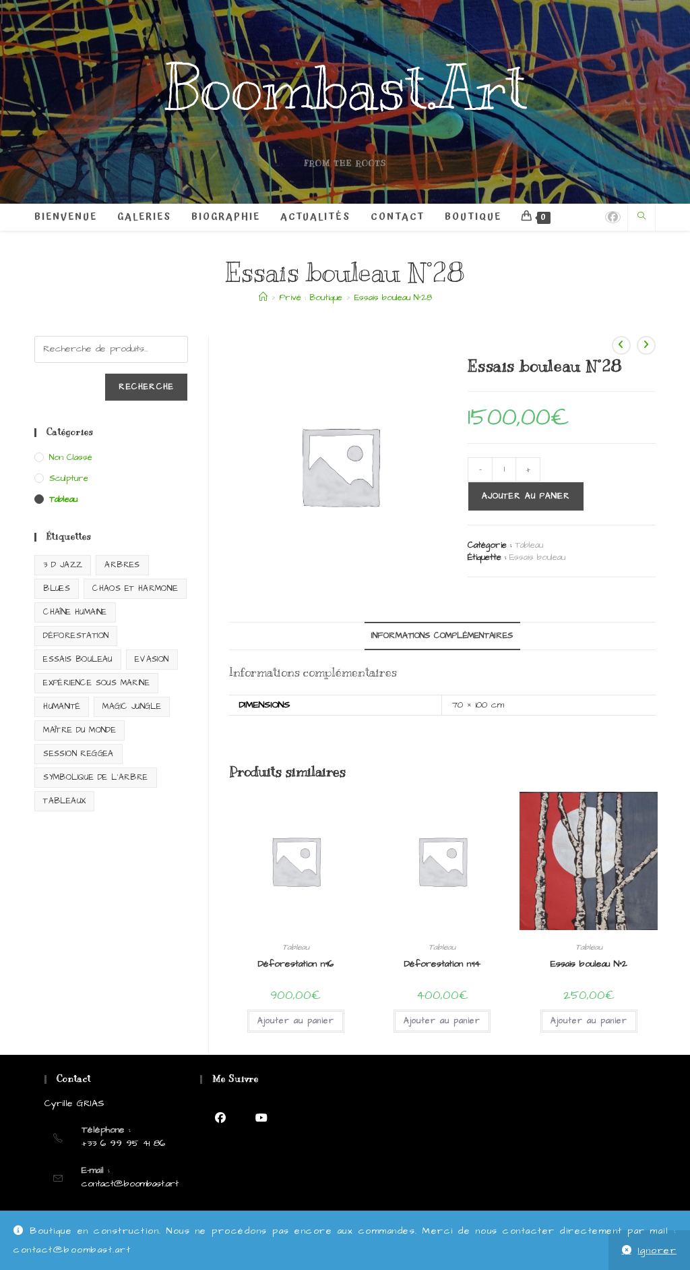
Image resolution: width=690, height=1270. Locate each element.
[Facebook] (220, 1117)
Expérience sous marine (96, 683)
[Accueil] (263, 297)
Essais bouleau (537, 557)
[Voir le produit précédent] (621, 345)
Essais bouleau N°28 (393, 297)
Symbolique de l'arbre (95, 777)
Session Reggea (78, 753)
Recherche (146, 387)
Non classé (70, 457)
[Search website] (641, 217)
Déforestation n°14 (442, 964)
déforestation (75, 635)
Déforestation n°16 (296, 964)
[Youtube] (261, 1117)
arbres (121, 565)
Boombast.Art (345, 88)
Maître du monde (79, 730)
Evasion (152, 659)
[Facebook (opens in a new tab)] (613, 217)
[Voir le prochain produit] (646, 345)
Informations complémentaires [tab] (442, 635)
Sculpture (68, 478)
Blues (56, 588)
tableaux (64, 801)
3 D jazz (62, 565)
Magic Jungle (131, 706)
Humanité (61, 706)
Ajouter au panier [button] (295, 1021)
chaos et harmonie (135, 588)
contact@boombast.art (130, 1183)
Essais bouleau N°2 (589, 964)
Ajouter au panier (526, 496)
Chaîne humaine (75, 612)
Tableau (529, 545)
